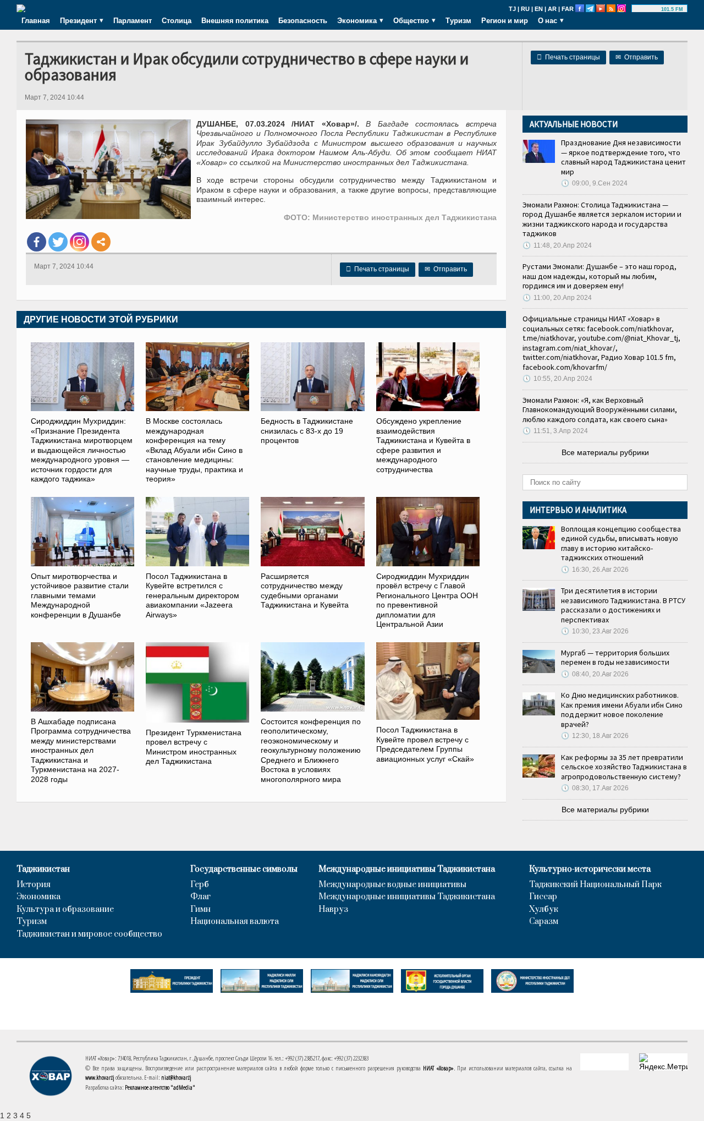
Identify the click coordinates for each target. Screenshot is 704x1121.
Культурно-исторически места (590, 869)
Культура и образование (65, 910)
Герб (199, 885)
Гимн (200, 910)
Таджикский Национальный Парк (595, 885)
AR (552, 9)
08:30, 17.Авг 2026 (595, 788)
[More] (101, 241)
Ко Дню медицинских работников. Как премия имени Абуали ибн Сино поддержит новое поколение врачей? (622, 709)
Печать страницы (568, 57)
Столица (176, 20)
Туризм (458, 20)
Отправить (636, 57)
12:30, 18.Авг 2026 (595, 736)
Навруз (333, 910)
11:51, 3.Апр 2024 (555, 431)
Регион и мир (504, 20)
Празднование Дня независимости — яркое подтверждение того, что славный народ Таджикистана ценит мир (623, 157)
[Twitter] (58, 241)
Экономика (38, 897)
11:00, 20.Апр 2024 (557, 298)
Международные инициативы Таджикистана (406, 869)
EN (539, 9)
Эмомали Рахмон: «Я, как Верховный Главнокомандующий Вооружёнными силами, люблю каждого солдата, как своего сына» (599, 409)
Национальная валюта (234, 922)
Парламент (132, 20)
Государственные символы (244, 869)
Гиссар (543, 897)
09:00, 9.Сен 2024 (594, 183)
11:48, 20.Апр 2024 (557, 245)
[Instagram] (79, 241)
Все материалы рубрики (605, 452)
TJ (512, 9)
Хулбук (543, 910)
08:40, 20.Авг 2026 (595, 674)
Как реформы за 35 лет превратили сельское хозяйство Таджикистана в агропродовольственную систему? (624, 766)
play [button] (648, 9)
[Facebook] (36, 241)
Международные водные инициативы (392, 885)
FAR (568, 9)
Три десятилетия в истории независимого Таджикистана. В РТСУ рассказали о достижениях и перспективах (623, 605)
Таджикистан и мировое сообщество (89, 934)
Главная (35, 20)
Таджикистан (43, 869)
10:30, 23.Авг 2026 (595, 631)
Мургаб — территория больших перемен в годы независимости (615, 658)
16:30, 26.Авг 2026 (595, 569)
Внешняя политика (234, 20)
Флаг (200, 897)
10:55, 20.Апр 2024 (557, 378)
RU (525, 9)
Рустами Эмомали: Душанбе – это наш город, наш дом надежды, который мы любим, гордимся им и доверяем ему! (599, 276)
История (33, 885)
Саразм (543, 922)
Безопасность (302, 20)
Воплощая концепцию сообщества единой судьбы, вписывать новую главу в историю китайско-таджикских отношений (621, 543)
